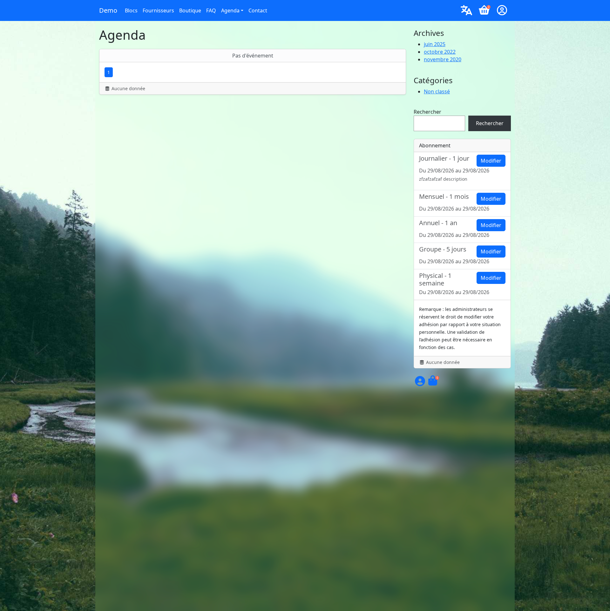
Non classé (437, 91)
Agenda (230, 10)
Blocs (131, 10)
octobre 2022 (440, 51)
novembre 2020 (442, 59)
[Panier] (432, 382)
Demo (108, 10)
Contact (257, 10)
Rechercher (427, 111)
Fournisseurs (158, 10)
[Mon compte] (502, 10)
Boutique (190, 10)
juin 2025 (434, 44)
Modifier (491, 160)
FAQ (211, 10)
